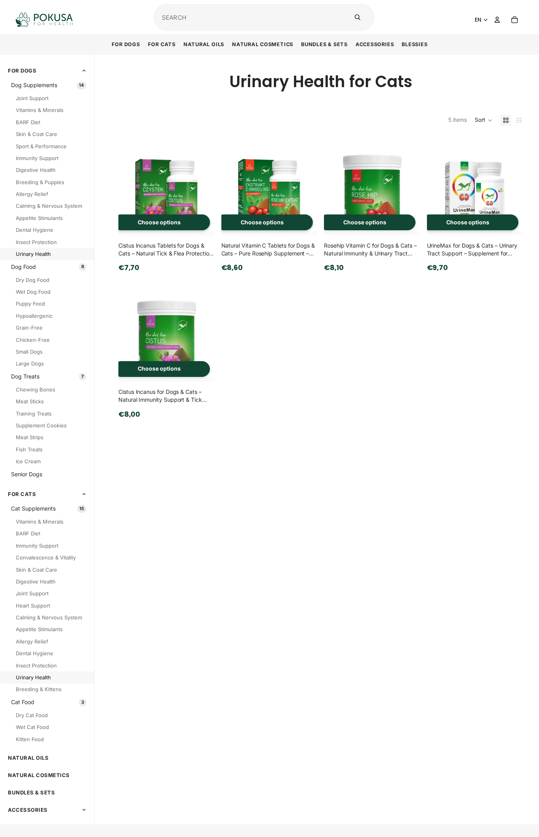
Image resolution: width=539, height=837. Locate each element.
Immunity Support (37, 158)
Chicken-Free (33, 339)
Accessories (28, 809)
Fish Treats (29, 449)
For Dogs (22, 70)
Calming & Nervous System (49, 206)
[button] (483, 120)
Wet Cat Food (32, 727)
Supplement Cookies (41, 425)
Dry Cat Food (32, 715)
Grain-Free (29, 327)
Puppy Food (30, 303)
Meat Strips (29, 437)
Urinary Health (33, 254)
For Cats (22, 493)
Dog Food (47, 266)
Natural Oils (28, 758)
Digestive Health (36, 170)
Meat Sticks (30, 401)
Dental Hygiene (34, 230)
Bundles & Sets (31, 792)
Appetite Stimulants (39, 217)
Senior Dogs (26, 474)
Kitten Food (30, 739)
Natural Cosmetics (39, 775)
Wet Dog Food (33, 292)
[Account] (497, 19)
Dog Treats (47, 376)
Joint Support (32, 98)
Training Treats (34, 413)
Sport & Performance (41, 146)
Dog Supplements (47, 85)
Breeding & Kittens (39, 689)
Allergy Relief (32, 194)
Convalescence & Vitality (46, 557)
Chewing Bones (35, 389)
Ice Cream (28, 461)
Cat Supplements (47, 508)
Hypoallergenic (34, 315)
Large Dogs (30, 363)
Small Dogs (29, 352)
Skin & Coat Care (36, 134)
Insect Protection (36, 242)
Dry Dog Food (32, 279)
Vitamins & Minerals (40, 110)
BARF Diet (28, 122)
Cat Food (47, 702)
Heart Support (33, 605)
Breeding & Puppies (40, 182)
